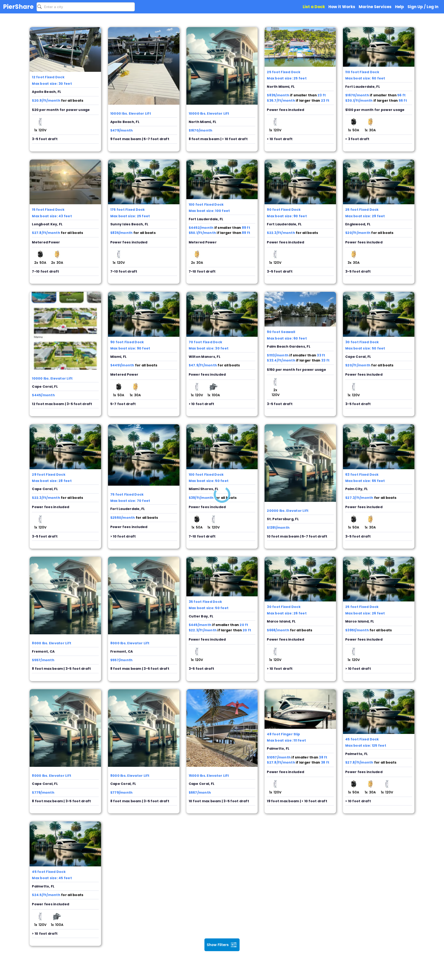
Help (399, 6)
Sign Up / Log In (422, 6)
